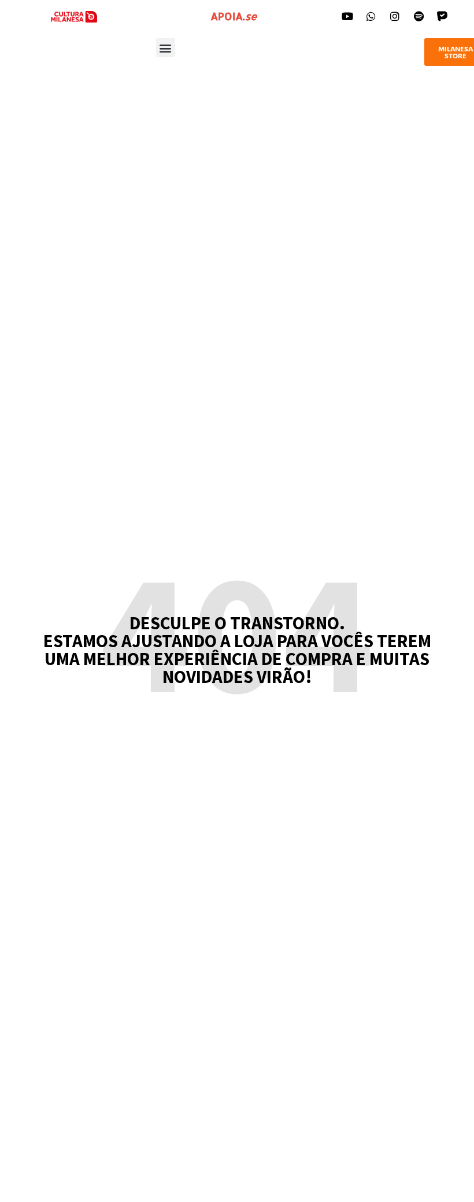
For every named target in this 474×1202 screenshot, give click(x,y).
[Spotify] (418, 16)
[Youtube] (347, 16)
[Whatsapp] (371, 16)
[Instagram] (394, 16)
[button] (165, 47)
